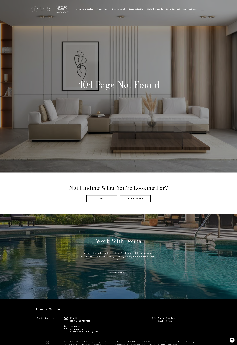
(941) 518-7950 (165, 321)
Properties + (103, 9)
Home (102, 199)
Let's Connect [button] (118, 272)
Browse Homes (135, 199)
